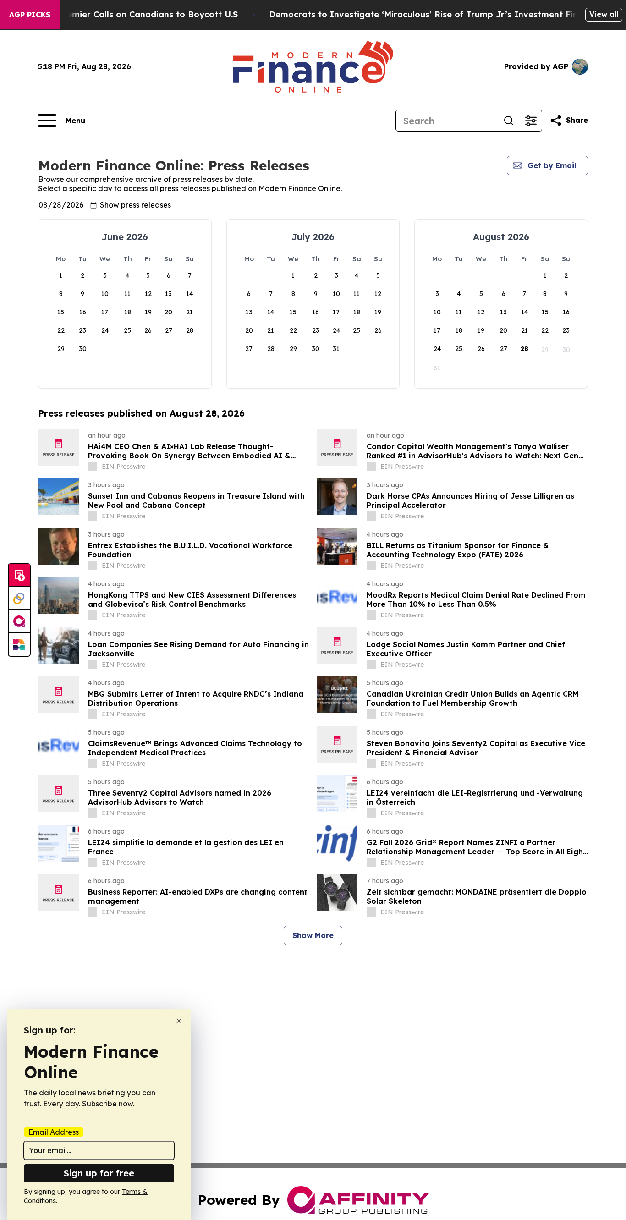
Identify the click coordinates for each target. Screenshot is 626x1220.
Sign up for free (99, 1173)
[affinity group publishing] (19, 621)
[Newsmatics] (19, 644)
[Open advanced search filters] (531, 120)
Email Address (53, 1132)
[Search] (509, 120)
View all (603, 14)
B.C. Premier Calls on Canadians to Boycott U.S (139, 14)
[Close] (179, 1021)
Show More (313, 935)
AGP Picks (29, 14)
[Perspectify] (19, 598)
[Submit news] (19, 575)
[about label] (92, 466)
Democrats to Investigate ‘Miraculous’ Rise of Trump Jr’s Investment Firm (426, 14)
